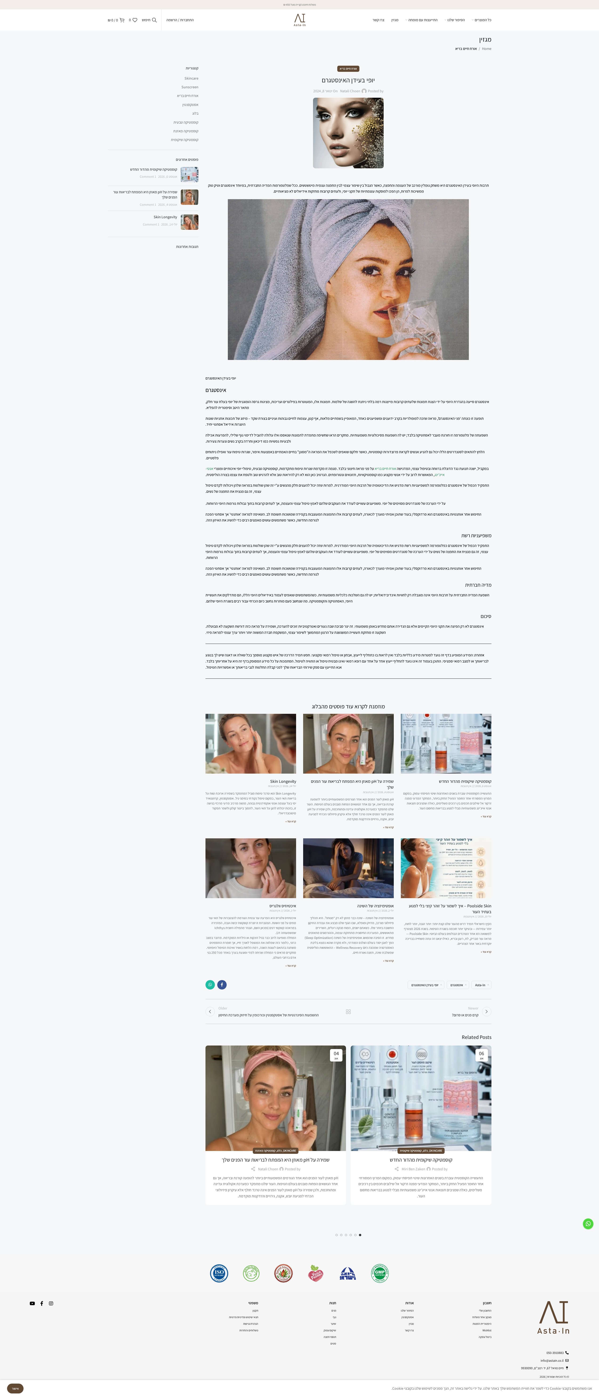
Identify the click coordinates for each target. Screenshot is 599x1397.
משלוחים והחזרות (248, 1330)
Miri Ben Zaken (413, 1169)
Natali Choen (350, 91)
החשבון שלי (485, 1310)
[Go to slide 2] (355, 1235)
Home (486, 48)
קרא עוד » (486, 816)
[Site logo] (300, 19)
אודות (409, 1302)
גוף (334, 1317)
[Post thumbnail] (189, 174)
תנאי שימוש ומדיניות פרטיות (243, 1317)
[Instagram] (51, 1303)
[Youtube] (32, 1303)
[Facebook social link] (222, 984)
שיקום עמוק (330, 1330)
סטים (333, 1343)
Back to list (348, 1011)
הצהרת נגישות (250, 1323)
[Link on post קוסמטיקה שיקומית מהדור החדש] (421, 1098)
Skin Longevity (283, 781)
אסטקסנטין (190, 104)
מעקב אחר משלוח (481, 1317)
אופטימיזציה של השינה (375, 905)
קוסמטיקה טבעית (185, 122)
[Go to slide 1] (360, 1235)
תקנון (255, 1310)
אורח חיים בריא (466, 48)
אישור (15, 1388)
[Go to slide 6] (336, 1235)
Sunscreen (189, 87)
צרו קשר (409, 1330)
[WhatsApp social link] (210, 984)
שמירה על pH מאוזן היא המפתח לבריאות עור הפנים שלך (276, 1159)
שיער (333, 1323)
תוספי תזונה (330, 1337)
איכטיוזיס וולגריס (282, 905)
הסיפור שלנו (407, 1310)
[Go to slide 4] (346, 1235)
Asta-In (480, 985)
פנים (333, 1310)
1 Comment (148, 176)
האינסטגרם (454, 185)
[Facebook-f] (41, 1303)
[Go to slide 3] (351, 1235)
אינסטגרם (456, 985)
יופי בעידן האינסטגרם (424, 985)
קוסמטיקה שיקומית (411, 1151)
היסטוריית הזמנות (482, 1323)
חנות (332, 1302)
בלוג (425, 1151)
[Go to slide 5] (341, 1235)
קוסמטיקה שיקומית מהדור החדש (465, 781)
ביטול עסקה (485, 1337)
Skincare (435, 1151)
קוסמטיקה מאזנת (265, 1151)
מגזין (411, 1323)
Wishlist (486, 1330)
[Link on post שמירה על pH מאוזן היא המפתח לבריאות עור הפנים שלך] (275, 1098)
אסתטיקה (423, 435)
